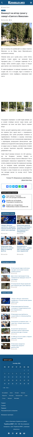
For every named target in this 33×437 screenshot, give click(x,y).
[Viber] (25, 186)
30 (28, 383)
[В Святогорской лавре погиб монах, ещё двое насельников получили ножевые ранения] (5, 270)
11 (8, 377)
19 (12, 380)
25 (8, 383)
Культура (23, 392)
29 (24, 383)
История (17, 392)
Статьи (3, 398)
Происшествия (19, 395)
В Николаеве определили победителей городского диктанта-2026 (18, 345)
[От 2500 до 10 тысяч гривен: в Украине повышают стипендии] (5, 339)
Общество (4, 395)
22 (24, 380)
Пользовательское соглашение (9, 410)
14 (20, 377)
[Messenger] (16, 186)
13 (16, 377)
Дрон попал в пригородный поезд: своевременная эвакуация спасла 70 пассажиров (21, 277)
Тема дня (10, 398)
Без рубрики (5, 392)
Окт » (7, 387)
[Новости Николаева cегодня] (16, 2)
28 (20, 383)
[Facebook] (7, 186)
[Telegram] (22, 186)
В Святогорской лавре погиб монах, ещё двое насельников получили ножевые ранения (20, 269)
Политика (11, 395)
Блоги (8, 7)
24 (4, 383)
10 (4, 377)
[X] (10, 186)
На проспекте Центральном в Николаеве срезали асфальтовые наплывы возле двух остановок (20, 330)
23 (28, 380)
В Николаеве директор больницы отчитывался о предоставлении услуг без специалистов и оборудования (24, 228)
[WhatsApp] (19, 186)
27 (16, 383)
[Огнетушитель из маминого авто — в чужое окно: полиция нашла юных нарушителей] (24, 240)
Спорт (26, 395)
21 (20, 380)
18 (8, 380)
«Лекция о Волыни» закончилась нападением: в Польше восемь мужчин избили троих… (21, 300)
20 (16, 380)
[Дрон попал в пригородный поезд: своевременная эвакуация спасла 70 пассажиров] (5, 278)
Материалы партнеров (7, 414)
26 (12, 383)
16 (28, 377)
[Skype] (13, 186)
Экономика (16, 398)
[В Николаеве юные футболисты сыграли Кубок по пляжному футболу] (8, 240)
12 (12, 377)
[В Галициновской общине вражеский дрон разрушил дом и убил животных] (5, 286)
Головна (3, 405)
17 (4, 380)
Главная (4, 7)
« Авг (4, 387)
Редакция (3, 408)
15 (24, 377)
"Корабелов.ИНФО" (9, 424)
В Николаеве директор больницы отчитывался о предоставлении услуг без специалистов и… (21, 308)
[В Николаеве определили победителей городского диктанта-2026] (5, 346)
